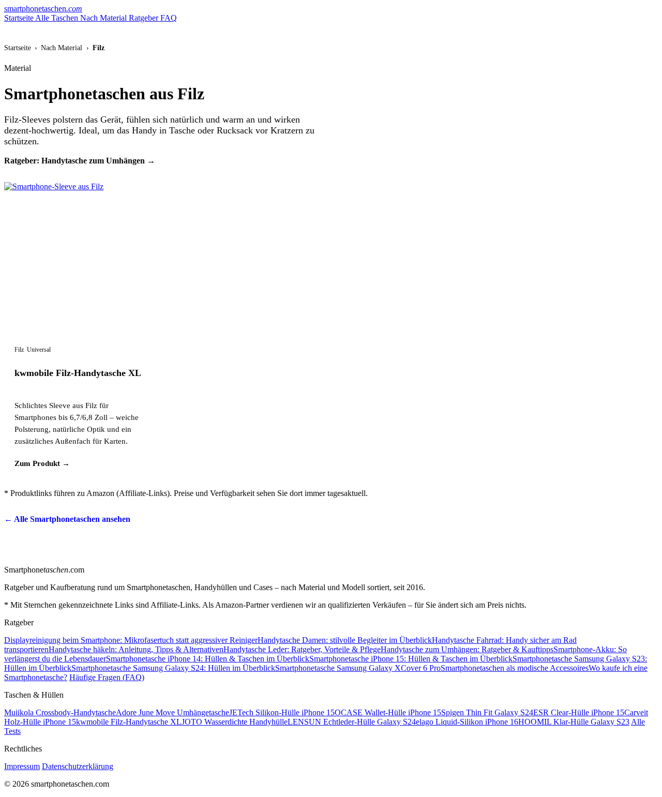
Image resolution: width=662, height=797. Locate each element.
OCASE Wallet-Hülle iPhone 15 (388, 712)
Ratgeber (144, 17)
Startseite (19, 17)
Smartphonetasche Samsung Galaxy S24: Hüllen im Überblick (173, 668)
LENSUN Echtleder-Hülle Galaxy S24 (352, 721)
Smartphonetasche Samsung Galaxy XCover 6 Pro (358, 668)
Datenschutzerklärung (77, 766)
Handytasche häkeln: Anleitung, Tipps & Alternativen (136, 649)
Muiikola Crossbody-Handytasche (60, 712)
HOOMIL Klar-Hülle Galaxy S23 (573, 721)
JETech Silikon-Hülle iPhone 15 (282, 712)
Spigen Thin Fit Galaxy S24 (487, 712)
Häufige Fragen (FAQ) (106, 677)
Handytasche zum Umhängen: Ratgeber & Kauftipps (467, 649)
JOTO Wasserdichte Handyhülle (235, 721)
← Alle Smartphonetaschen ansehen (67, 519)
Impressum (22, 766)
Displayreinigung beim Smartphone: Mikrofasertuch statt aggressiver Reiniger (131, 640)
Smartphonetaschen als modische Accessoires (515, 668)
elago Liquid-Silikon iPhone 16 (467, 721)
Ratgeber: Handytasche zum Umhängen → (79, 160)
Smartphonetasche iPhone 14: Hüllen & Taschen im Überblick (207, 658)
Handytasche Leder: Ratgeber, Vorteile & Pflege (302, 649)
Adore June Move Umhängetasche (172, 712)
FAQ (168, 17)
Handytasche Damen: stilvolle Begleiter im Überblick (345, 640)
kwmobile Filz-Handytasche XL (77, 373)
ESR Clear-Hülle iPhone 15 (578, 712)
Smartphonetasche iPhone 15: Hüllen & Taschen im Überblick (411, 658)
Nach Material (104, 17)
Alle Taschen (57, 17)
